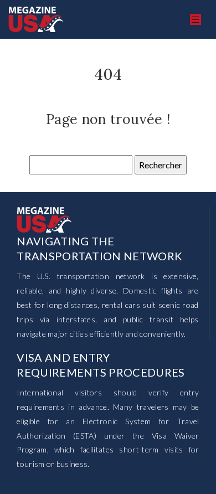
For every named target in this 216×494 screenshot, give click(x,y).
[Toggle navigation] (195, 20)
